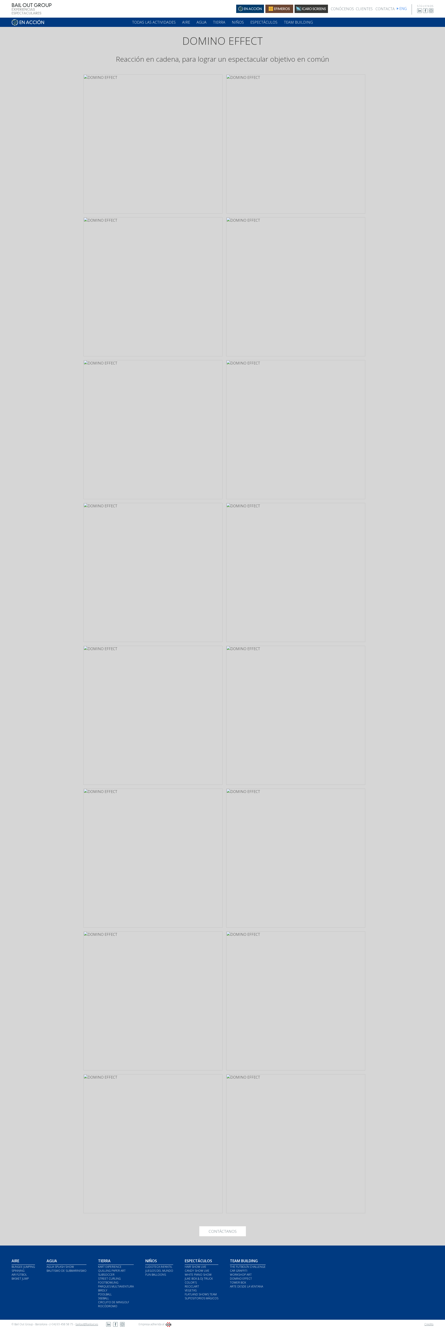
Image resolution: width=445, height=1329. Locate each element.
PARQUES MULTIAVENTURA (116, 1286)
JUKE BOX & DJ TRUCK (199, 1279)
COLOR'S (191, 1282)
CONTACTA (385, 8)
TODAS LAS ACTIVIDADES (154, 22)
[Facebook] (425, 12)
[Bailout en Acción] (250, 11)
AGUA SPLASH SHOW (60, 1267)
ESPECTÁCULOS (263, 22)
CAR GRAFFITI (238, 1271)
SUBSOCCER (106, 1275)
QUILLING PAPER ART (112, 1271)
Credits (428, 1324)
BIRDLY (102, 1290)
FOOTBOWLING (108, 1282)
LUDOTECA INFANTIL (158, 1267)
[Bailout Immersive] (311, 11)
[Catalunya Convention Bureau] (168, 1324)
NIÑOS (238, 22)
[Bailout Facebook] (115, 1326)
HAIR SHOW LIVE (195, 1267)
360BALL (103, 1298)
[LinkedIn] (419, 12)
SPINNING (18, 1271)
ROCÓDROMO (107, 1306)
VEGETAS (191, 1290)
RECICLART (192, 1286)
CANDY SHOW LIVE (197, 1271)
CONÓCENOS (342, 8)
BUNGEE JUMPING (23, 1267)
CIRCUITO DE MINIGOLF (113, 1302)
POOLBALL (105, 1294)
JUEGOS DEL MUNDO (159, 1271)
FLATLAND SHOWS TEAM (201, 1294)
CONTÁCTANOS (223, 1231)
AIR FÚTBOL (19, 1275)
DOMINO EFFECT (241, 1279)
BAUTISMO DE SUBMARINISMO (66, 1271)
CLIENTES (364, 8)
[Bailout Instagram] (122, 1326)
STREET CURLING (109, 1279)
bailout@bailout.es (87, 1324)
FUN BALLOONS (155, 1275)
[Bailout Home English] (405, 9)
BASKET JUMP (20, 1279)
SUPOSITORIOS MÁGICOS (201, 1298)
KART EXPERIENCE (109, 1267)
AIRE (186, 22)
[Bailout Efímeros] (279, 11)
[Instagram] (431, 12)
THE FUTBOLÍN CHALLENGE (248, 1267)
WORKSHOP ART (241, 1275)
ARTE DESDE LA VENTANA (246, 1286)
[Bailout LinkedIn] (108, 1326)
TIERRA (219, 22)
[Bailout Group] (32, 13)
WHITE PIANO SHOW (198, 1275)
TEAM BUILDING (298, 22)
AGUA (202, 22)
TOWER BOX (238, 1282)
